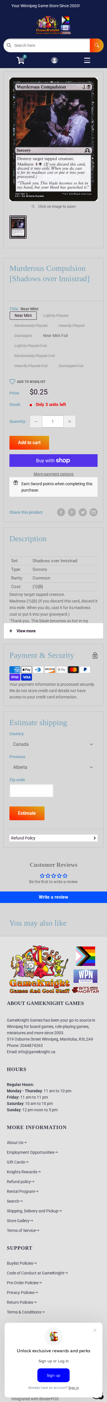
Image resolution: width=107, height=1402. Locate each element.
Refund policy (19, 1181)
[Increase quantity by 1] (70, 421)
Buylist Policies (20, 1263)
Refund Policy (23, 838)
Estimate (27, 813)
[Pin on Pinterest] (72, 512)
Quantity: (17, 421)
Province (17, 757)
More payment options (54, 474)
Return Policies (20, 1302)
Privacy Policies (20, 1292)
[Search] (97, 45)
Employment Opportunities (30, 1152)
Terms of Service (21, 1230)
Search (13, 1201)
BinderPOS (48, 1399)
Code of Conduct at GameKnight (35, 1273)
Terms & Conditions (24, 1312)
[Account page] (54, 61)
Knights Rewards (22, 1172)
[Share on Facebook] (61, 512)
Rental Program (21, 1191)
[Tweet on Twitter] (83, 512)
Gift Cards (16, 1162)
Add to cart (29, 442)
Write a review (53, 897)
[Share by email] (94, 512)
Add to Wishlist (31, 382)
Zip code (17, 780)
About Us (15, 1142)
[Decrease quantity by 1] (36, 421)
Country (16, 734)
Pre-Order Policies (22, 1282)
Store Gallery (18, 1220)
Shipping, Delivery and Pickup (32, 1211)
